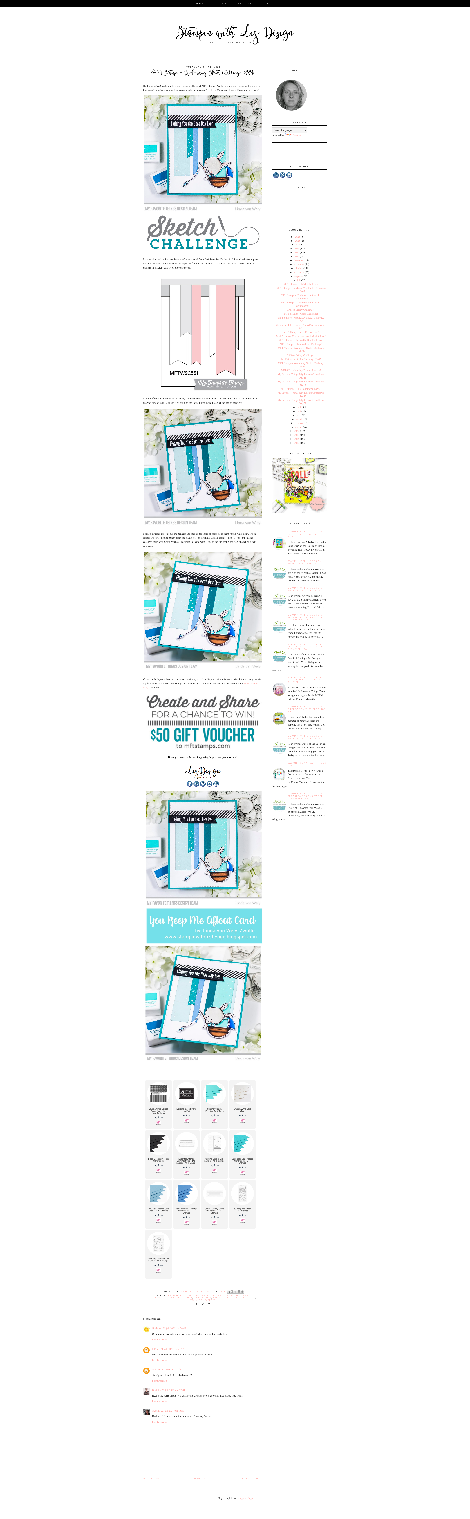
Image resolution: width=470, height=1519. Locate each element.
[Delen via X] (235, 1292)
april (299, 415)
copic (189, 1295)
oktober (299, 268)
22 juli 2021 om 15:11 (172, 1410)
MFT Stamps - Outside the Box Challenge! (301, 340)
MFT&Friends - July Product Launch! (301, 370)
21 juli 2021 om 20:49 (174, 1328)
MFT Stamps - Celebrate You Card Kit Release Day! (301, 289)
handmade (201, 1295)
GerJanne (157, 1328)
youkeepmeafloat (203, 1300)
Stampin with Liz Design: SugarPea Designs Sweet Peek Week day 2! (305, 796)
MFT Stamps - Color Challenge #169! (301, 359)
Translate (296, 135)
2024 (298, 244)
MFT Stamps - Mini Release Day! (301, 332)
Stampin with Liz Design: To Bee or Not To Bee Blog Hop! (306, 534)
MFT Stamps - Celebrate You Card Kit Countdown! (301, 296)
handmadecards (222, 1295)
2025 (297, 240)
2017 (296, 442)
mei (299, 411)
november (299, 264)
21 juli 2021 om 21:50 (169, 1369)
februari (299, 423)
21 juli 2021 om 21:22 (172, 1349)
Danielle (156, 1390)
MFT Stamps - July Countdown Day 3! (301, 388)
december (299, 260)
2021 (296, 256)
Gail (154, 1369)
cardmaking (175, 1295)
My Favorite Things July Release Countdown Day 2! (301, 383)
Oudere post (152, 1479)
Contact (268, 3)
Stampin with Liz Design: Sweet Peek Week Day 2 (305, 589)
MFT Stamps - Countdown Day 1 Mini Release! (301, 336)
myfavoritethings (162, 1297)
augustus (298, 276)
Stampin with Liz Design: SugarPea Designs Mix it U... (301, 326)
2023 (296, 248)
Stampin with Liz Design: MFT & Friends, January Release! (305, 679)
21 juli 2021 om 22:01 (173, 1390)
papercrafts (203, 1297)
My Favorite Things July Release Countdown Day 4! (301, 394)
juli (299, 280)
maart (299, 419)
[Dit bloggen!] (232, 1292)
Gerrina (156, 1410)
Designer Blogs (245, 1498)
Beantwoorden (159, 1339)
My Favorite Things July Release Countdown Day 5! (301, 401)
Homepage (201, 1479)
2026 (297, 236)
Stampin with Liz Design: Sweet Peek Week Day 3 (305, 737)
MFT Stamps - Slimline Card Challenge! (301, 344)
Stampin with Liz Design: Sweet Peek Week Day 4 (305, 562)
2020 (296, 431)
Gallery (220, 3)
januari (298, 427)
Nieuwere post (252, 1479)
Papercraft (184, 1297)
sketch (218, 1297)
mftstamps (242, 1295)
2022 (296, 252)
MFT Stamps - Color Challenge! (301, 313)
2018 (296, 438)
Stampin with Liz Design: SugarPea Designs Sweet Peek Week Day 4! (305, 646)
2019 (296, 435)
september (299, 272)
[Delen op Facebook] (239, 1292)
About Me (244, 3)
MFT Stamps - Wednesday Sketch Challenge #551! (301, 319)
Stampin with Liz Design (235, 34)
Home (199, 3)
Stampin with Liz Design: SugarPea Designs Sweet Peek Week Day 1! (305, 617)
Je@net (156, 1349)
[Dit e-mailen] (228, 1292)
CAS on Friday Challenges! (301, 309)
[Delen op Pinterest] (242, 1292)
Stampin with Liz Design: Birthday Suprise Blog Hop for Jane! (307, 709)
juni (299, 407)
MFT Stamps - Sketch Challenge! (301, 284)
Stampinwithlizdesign (239, 1297)
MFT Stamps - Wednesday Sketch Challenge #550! (301, 349)
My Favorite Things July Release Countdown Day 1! (301, 375)
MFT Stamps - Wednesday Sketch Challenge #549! (301, 364)
